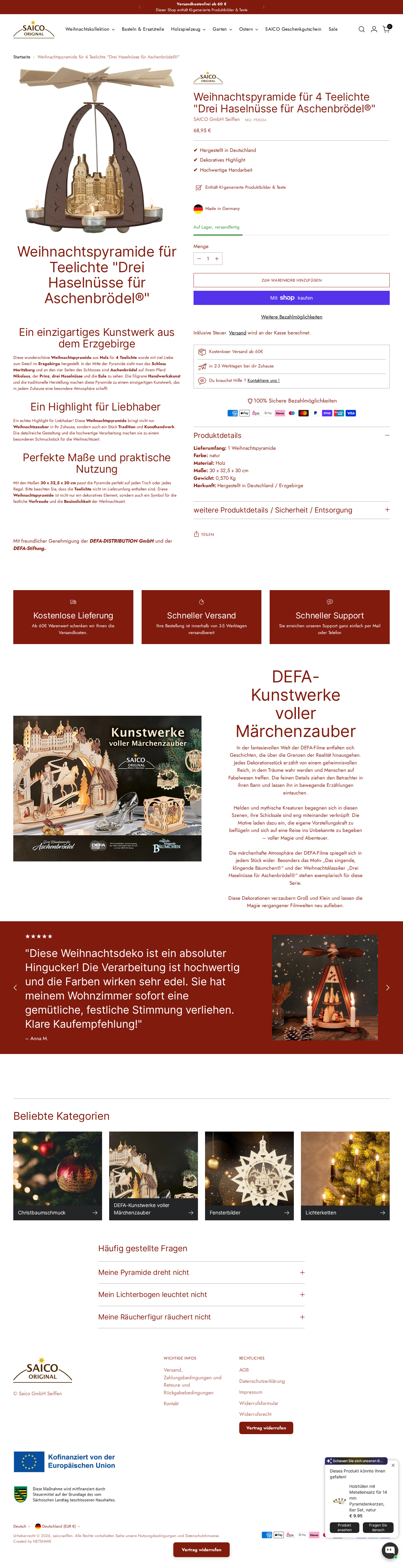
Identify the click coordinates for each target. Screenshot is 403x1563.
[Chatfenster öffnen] (390, 1550)
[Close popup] (393, 1465)
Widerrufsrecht (255, 1414)
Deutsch (19, 1526)
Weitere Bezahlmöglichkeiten (291, 316)
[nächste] (263, 7)
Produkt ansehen (345, 1527)
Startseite (21, 57)
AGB (244, 1369)
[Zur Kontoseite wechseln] (374, 29)
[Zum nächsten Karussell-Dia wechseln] (387, 987)
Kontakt (171, 1403)
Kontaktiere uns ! (264, 380)
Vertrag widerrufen (266, 1428)
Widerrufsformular (259, 1403)
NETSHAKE (42, 1541)
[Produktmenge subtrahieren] (199, 259)
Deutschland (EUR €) (59, 1526)
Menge (201, 246)
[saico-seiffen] (34, 29)
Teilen (207, 534)
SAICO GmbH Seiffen (217, 119)
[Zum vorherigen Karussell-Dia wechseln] (15, 987)
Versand (237, 332)
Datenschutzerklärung (262, 1381)
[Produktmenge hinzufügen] (217, 259)
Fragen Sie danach (378, 1527)
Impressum (250, 1391)
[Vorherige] (139, 7)
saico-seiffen (63, 1536)
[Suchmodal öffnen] (362, 29)
